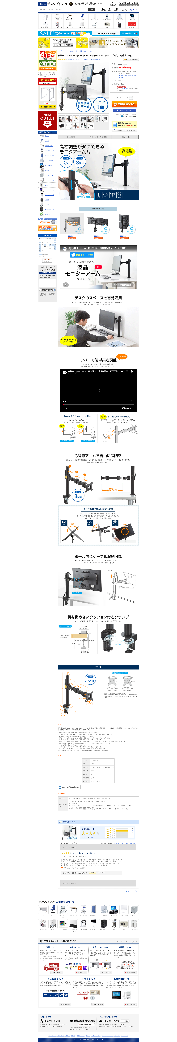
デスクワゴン (49, 175)
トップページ (62, 51)
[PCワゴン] (70, 25)
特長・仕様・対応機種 (98, 137)
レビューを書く (97, 59)
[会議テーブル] (70, 17)
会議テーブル (49, 146)
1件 (92, 837)
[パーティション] (95, 17)
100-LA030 (98, 236)
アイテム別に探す (72, 51)
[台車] (95, 25)
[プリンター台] (119, 17)
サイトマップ (124, 1035)
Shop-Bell (47, 259)
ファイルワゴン (49, 180)
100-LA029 (72, 236)
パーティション (49, 155)
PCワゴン (48, 204)
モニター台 (48, 165)
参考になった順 (119, 843)
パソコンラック (49, 150)
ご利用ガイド (60, 1035)
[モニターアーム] (45, 25)
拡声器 (47, 199)
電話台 (47, 170)
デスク (47, 136)
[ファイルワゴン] (57, 25)
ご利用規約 (117, 1035)
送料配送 (67, 1035)
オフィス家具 (47, 261)
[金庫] (107, 25)
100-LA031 (124, 236)
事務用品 (47, 214)
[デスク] (45, 17)
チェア (47, 141)
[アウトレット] (132, 25)
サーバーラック (49, 209)
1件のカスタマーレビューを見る (78, 59)
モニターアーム (49, 190)
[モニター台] (132, 17)
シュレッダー (49, 185)
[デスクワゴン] (82, 25)
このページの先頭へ (133, 891)
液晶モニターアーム (86, 51)
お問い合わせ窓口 (95, 1035)
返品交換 (73, 1035)
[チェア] (82, 17)
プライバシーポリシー (107, 1035)
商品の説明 (71, 137)
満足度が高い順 (130, 843)
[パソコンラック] (107, 17)
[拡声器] (119, 25)
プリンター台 (49, 160)
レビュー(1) (125, 137)
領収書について (81, 1035)
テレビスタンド (49, 195)
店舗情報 (88, 1035)
